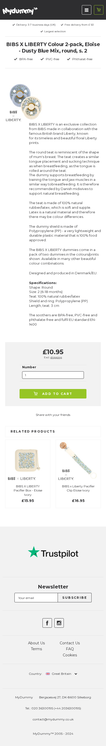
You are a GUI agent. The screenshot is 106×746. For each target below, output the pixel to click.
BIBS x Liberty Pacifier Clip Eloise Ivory (78, 488)
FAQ (70, 649)
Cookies (70, 655)
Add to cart (57, 394)
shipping (56, 357)
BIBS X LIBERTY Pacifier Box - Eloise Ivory (28, 490)
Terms (36, 649)
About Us (36, 643)
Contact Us (70, 643)
